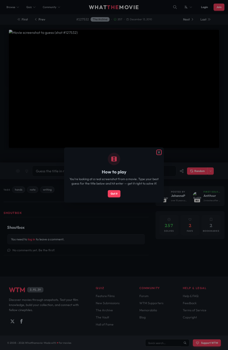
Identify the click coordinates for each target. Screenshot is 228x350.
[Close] (159, 152)
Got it (114, 193)
